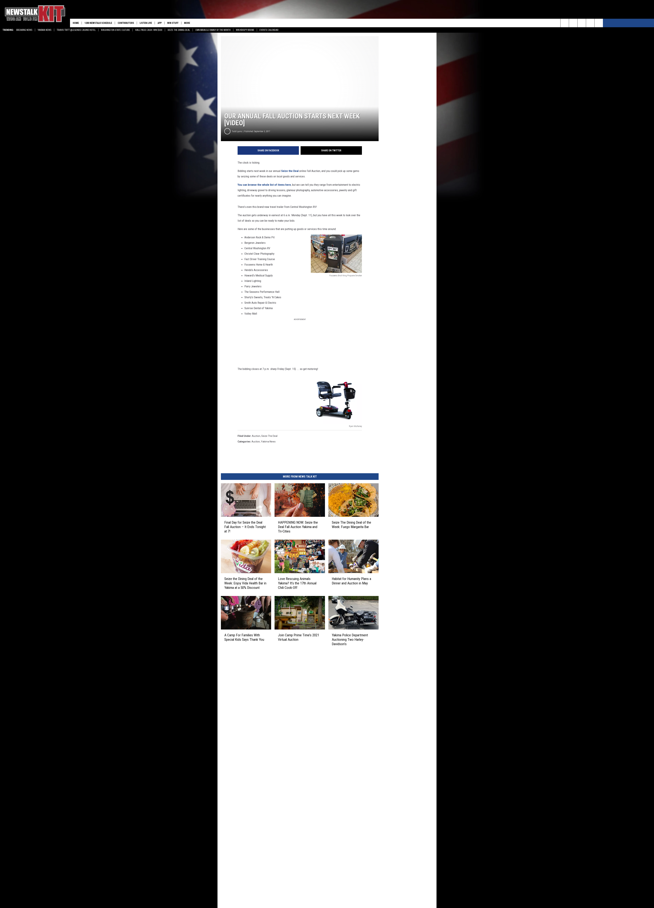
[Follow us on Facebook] (582, 23)
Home (76, 23)
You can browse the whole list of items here (264, 184)
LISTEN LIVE (146, 23)
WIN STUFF (172, 23)
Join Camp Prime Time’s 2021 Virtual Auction (298, 637)
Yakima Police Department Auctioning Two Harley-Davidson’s (350, 639)
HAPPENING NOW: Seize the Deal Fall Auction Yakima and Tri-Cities (298, 526)
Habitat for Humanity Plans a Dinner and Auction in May (351, 581)
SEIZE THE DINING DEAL (179, 30)
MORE (187, 23)
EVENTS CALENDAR (269, 30)
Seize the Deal (290, 171)
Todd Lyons (237, 131)
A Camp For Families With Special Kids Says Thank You (244, 637)
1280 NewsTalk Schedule (98, 23)
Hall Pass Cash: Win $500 (148, 30)
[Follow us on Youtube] (599, 23)
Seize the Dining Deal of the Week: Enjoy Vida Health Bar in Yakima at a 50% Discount (245, 583)
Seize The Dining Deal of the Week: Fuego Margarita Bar (351, 524)
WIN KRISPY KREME (245, 30)
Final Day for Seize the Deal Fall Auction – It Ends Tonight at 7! (245, 526)
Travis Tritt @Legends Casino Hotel (76, 30)
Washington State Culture (115, 30)
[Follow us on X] (590, 23)
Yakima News (44, 30)
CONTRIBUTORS (126, 23)
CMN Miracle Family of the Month (213, 30)
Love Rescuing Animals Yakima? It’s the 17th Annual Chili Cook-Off (297, 583)
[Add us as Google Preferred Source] (573, 23)
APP (160, 23)
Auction (256, 441)
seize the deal (269, 436)
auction (256, 436)
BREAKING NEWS (24, 30)
